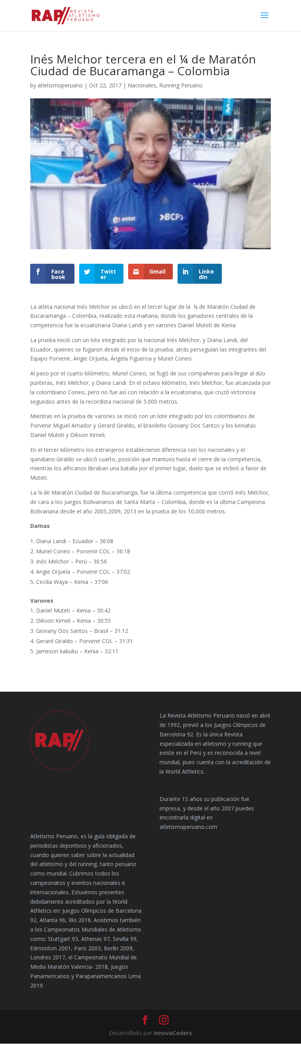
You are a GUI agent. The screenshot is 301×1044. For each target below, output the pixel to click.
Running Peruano (181, 85)
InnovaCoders (173, 1033)
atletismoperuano (60, 85)
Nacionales (142, 85)
